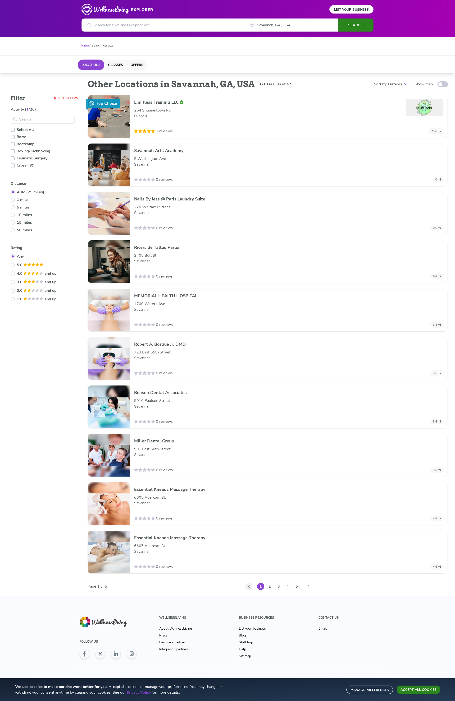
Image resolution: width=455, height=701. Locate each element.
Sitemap (245, 656)
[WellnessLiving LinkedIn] (116, 654)
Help (242, 649)
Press (163, 635)
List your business (252, 628)
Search (356, 25)
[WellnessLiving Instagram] (131, 654)
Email (322, 628)
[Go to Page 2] (308, 586)
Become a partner (172, 642)
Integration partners (174, 649)
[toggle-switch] (442, 84)
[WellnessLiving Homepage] (108, 622)
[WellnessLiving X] (100, 654)
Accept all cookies (418, 689)
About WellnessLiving (175, 628)
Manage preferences (369, 690)
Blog (242, 635)
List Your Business (351, 9)
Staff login (247, 642)
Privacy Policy (139, 692)
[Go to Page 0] (248, 586)
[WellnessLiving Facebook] (84, 654)
